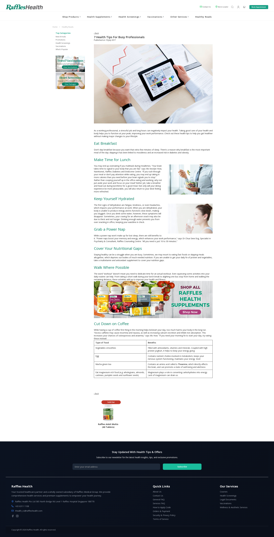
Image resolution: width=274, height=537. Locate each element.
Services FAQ (159, 503)
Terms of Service (161, 519)
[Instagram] (17, 516)
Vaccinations (155, 16)
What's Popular (62, 49)
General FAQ (159, 499)
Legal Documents (228, 499)
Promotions (60, 40)
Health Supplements (99, 16)
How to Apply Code (162, 507)
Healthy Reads (203, 16)
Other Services (179, 16)
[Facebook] (12, 516)
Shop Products (71, 16)
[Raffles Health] (24, 7)
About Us (157, 491)
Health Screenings (129, 16)
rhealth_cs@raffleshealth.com (28, 510)
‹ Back (96, 33)
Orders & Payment (161, 511)
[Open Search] (232, 7)
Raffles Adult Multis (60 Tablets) (108, 425)
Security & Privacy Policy (164, 515)
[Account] (238, 7)
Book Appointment (259, 7)
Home (55, 27)
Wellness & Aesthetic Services (233, 507)
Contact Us (158, 495)
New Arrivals (61, 36)
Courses (223, 491)
